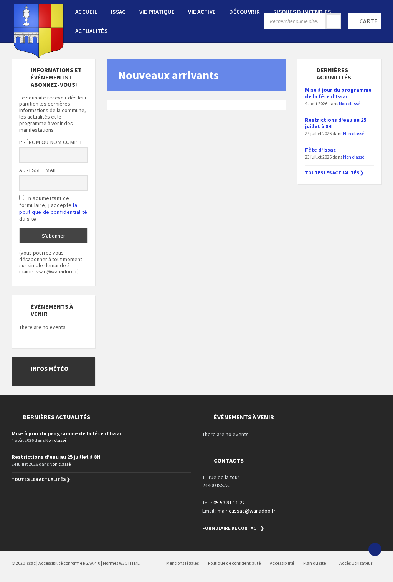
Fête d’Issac (320, 149)
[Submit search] (333, 21)
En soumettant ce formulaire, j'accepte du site (53, 208)
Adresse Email (38, 170)
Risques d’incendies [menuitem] (302, 11)
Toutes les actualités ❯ (334, 172)
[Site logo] (39, 56)
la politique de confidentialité (53, 208)
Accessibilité (282, 563)
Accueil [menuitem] (86, 11)
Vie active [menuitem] (202, 11)
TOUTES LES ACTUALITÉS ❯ (41, 479)
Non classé (349, 103)
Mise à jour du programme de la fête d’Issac (338, 93)
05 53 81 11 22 (229, 502)
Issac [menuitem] (118, 11)
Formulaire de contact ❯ (233, 528)
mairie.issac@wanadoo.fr (247, 510)
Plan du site (314, 563)
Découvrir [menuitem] (244, 11)
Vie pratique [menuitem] (157, 11)
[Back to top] (374, 549)
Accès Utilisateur (355, 563)
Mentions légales (182, 563)
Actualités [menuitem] (91, 31)
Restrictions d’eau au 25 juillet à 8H (335, 123)
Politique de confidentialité (234, 563)
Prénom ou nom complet (52, 142)
